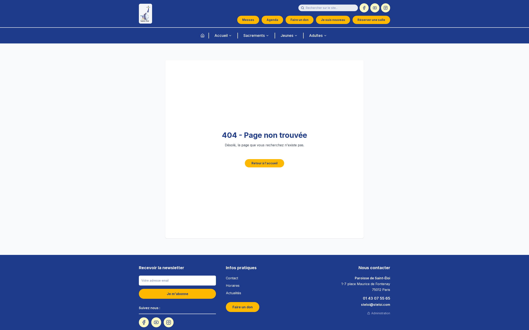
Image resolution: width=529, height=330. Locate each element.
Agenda (272, 20)
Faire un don (300, 20)
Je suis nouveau (333, 20)
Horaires (232, 285)
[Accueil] (202, 35)
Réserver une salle (371, 20)
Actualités (233, 293)
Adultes (316, 35)
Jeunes (287, 35)
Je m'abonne (177, 294)
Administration (380, 313)
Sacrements (254, 35)
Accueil (221, 35)
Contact (232, 278)
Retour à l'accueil (264, 163)
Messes (248, 20)
